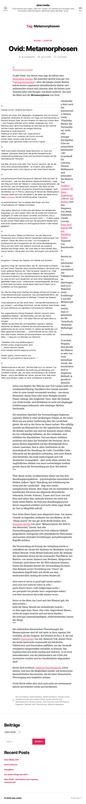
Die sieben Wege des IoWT (16, 774)
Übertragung (27, 639)
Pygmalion (10, 197)
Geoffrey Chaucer (22, 699)
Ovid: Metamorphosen (43, 49)
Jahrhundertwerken (24, 82)
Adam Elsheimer (35, 697)
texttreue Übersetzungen (48, 667)
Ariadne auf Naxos (50, 697)
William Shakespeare (56, 704)
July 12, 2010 (46, 57)
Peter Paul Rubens (62, 702)
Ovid (44, 702)
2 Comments (62, 57)
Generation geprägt (23, 79)
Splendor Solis (30, 704)
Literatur (47, 41)
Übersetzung (42, 704)
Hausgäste (9, 769)
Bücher (37, 41)
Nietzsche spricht (21, 524)
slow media (42, 5)
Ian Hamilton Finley (66, 234)
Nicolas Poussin (35, 702)
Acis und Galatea (22, 697)
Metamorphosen (22, 702)
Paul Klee (50, 702)
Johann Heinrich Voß (54, 699)
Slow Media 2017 (11, 760)
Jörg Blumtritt (29, 57)
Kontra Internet (11, 765)
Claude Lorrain (63, 697)
